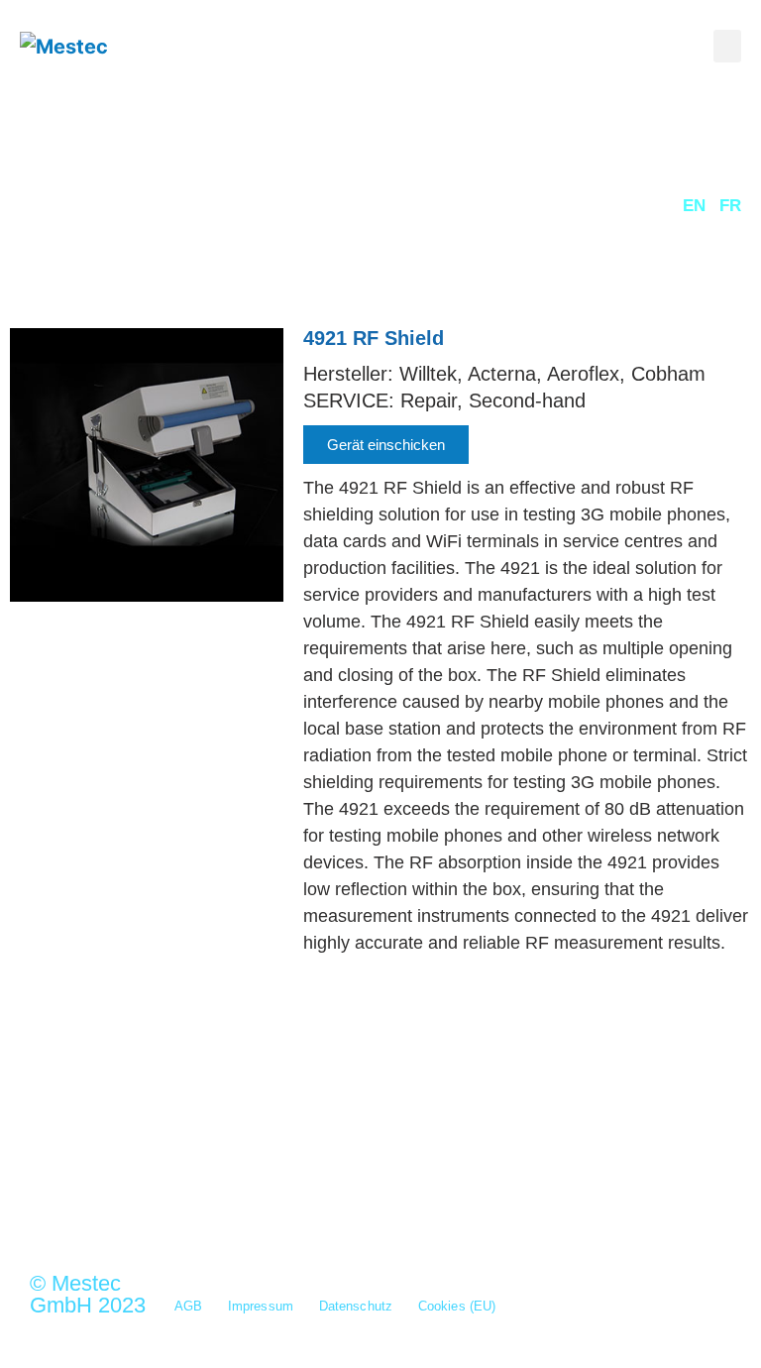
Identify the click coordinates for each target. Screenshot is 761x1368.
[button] (727, 46)
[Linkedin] (200, 1180)
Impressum (260, 1306)
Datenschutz (355, 1306)
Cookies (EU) (456, 1306)
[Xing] (148, 1180)
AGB (188, 1306)
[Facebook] (251, 1180)
